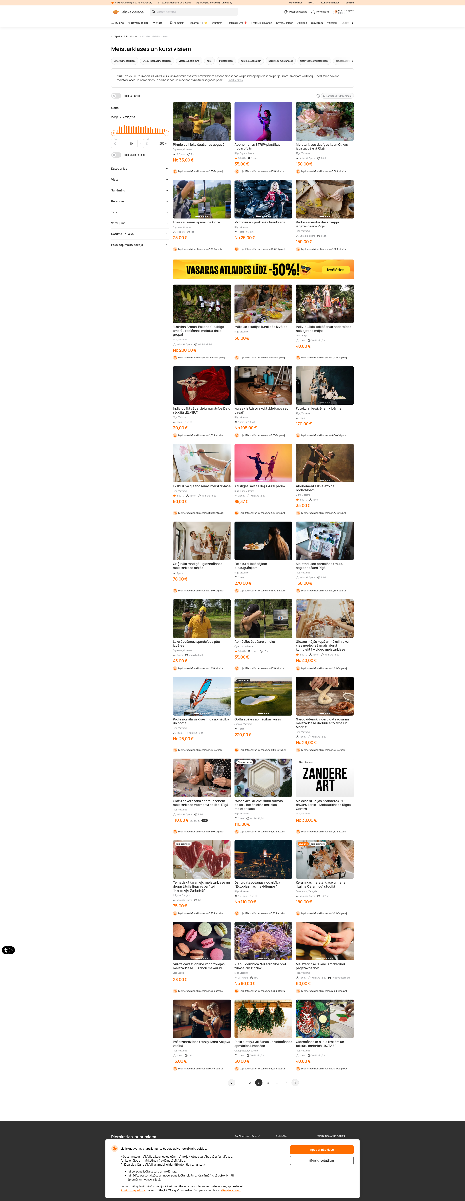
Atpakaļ (118, 36)
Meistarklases (226, 60)
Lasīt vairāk (235, 80)
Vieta (159, 22)
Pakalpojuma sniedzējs (127, 245)
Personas (117, 201)
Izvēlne (119, 22)
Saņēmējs (118, 190)
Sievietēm (317, 22)
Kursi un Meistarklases (155, 36)
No (115, 138)
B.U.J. (311, 2)
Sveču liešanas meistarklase (157, 60)
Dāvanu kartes (284, 22)
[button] (345, 61)
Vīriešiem (332, 22)
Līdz (148, 138)
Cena (115, 108)
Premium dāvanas (261, 22)
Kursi (209, 60)
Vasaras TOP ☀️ (198, 22)
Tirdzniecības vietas (329, 2)
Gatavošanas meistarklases (314, 60)
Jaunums (217, 22)
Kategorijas (119, 169)
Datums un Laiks (122, 234)
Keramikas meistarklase (280, 60)
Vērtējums (118, 223)
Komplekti (179, 22)
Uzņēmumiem (296, 2)
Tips (114, 212)
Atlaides (302, 22)
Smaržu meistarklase (125, 60)
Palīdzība (349, 2)
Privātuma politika (133, 1190)
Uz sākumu (132, 36)
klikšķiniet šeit (231, 1190)
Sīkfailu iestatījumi (322, 1161)
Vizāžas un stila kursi (189, 60)
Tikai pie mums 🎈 (237, 22)
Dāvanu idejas (140, 22)
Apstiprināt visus (322, 1150)
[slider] (114, 133)
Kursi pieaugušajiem (251, 60)
